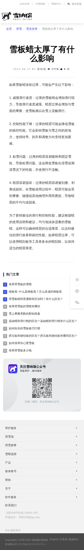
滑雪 (19, 29)
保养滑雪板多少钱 (20, 350)
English (54, 539)
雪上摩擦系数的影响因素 (24, 313)
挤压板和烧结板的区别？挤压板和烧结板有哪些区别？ (43, 336)
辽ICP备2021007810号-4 (32, 544)
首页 (9, 29)
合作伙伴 (24, 4)
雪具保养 (32, 29)
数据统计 (74, 539)
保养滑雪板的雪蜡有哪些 (24, 306)
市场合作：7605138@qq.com (22, 517)
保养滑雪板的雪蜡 (20, 284)
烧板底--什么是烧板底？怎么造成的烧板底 (35, 291)
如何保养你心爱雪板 (21, 343)
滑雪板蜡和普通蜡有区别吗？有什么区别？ (36, 299)
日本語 (63, 539)
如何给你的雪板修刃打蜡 (24, 328)
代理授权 (40, 4)
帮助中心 (56, 4)
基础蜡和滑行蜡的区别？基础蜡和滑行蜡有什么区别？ (43, 321)
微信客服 (76, 4)
